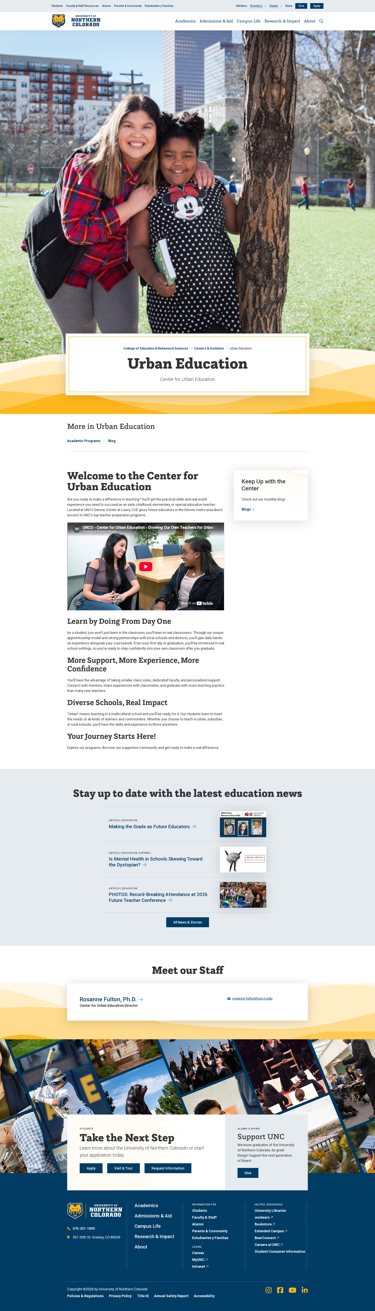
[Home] (76, 21)
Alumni (106, 5)
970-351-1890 (84, 1228)
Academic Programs (83, 441)
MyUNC (198, 1260)
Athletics (241, 5)
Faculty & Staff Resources (82, 5)
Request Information (168, 1168)
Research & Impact (282, 21)
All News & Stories (187, 922)
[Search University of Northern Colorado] (321, 21)
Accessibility (204, 1296)
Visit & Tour (123, 1168)
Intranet (198, 1266)
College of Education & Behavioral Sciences (155, 348)
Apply (316, 5)
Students (57, 5)
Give (301, 5)
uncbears (262, 1217)
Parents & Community (128, 5)
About (310, 21)
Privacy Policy (120, 1296)
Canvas (198, 1253)
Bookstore (263, 1224)
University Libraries (270, 1210)
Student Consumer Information (280, 1251)
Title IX (143, 1296)
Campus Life (249, 21)
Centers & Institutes (209, 348)
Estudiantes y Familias (159, 5)
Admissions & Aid (216, 21)
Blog (112, 441)
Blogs (246, 509)
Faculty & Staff (204, 1217)
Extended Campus (269, 1231)
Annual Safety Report (171, 1296)
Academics (185, 21)
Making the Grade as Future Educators (149, 826)
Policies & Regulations (85, 1296)
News (288, 5)
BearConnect (265, 1238)
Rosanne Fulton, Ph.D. (108, 999)
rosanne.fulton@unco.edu (252, 998)
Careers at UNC (267, 1245)
